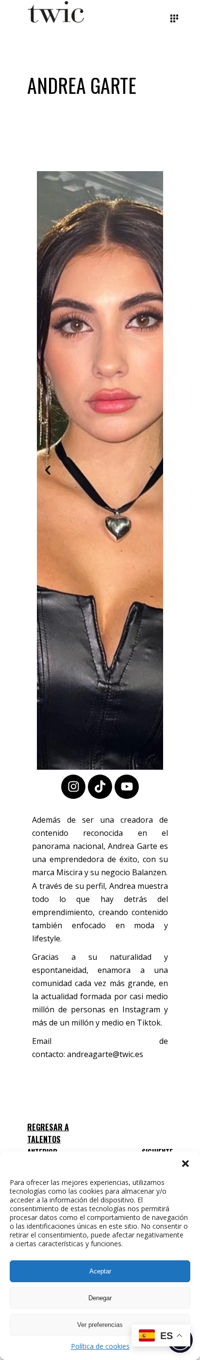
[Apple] (100, 787)
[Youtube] (127, 787)
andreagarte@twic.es (105, 1054)
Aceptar (100, 1271)
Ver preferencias (100, 1324)
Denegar (100, 1298)
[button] (185, 1163)
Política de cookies (100, 1346)
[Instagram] (73, 787)
